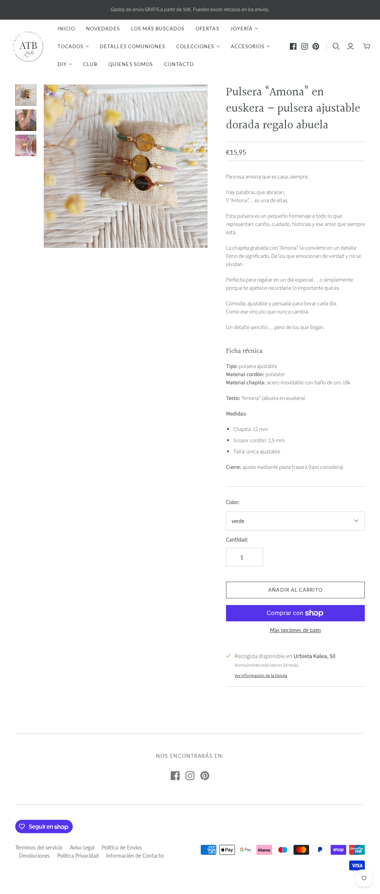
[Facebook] (293, 46)
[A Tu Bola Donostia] (28, 46)
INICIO (66, 29)
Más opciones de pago (295, 630)
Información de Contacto (135, 855)
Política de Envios (122, 847)
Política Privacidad (78, 855)
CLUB (90, 64)
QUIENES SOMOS (130, 64)
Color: (233, 502)
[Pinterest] (315, 46)
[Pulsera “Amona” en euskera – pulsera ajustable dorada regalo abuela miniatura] (26, 120)
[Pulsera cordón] (26, 95)
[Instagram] (304, 46)
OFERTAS (207, 29)
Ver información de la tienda (261, 676)
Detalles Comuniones (132, 46)
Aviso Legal (82, 847)
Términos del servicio (38, 847)
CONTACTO (179, 64)
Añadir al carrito (295, 590)
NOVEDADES (102, 29)
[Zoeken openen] (336, 46)
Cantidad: (237, 539)
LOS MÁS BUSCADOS (158, 29)
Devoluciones (34, 855)
